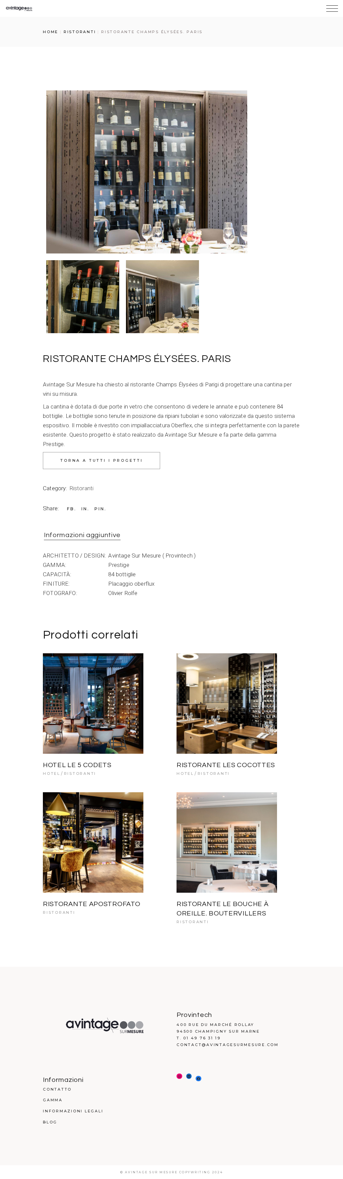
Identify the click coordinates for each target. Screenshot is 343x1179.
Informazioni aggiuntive (82, 535)
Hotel (51, 774)
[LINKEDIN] (189, 1076)
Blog (50, 1122)
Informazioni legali (73, 1111)
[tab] (82, 535)
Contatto (57, 1089)
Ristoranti (81, 488)
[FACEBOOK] (198, 1079)
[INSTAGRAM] (179, 1076)
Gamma (53, 1100)
